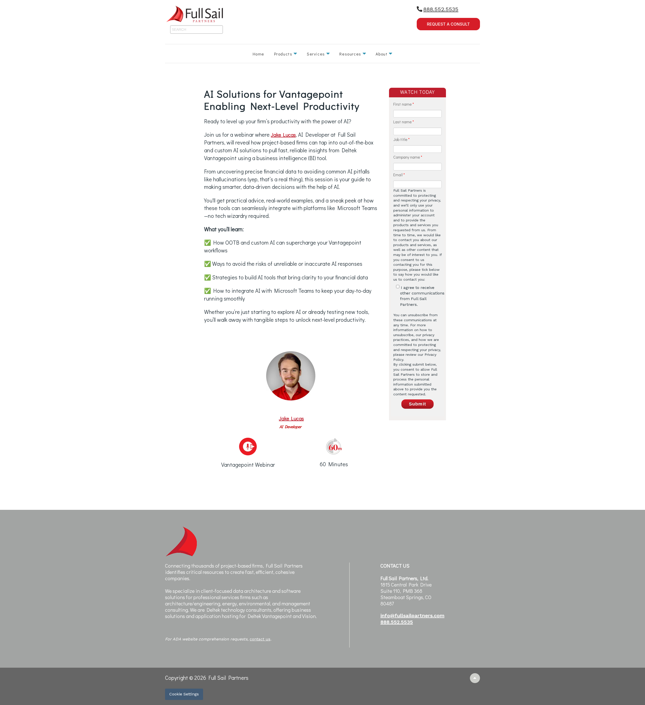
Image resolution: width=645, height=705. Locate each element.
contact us (260, 639)
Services (316, 53)
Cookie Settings (184, 694)
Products (283, 53)
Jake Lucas (283, 134)
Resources (350, 53)
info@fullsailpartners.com (412, 615)
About (382, 53)
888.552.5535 (440, 9)
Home (258, 53)
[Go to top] (475, 678)
